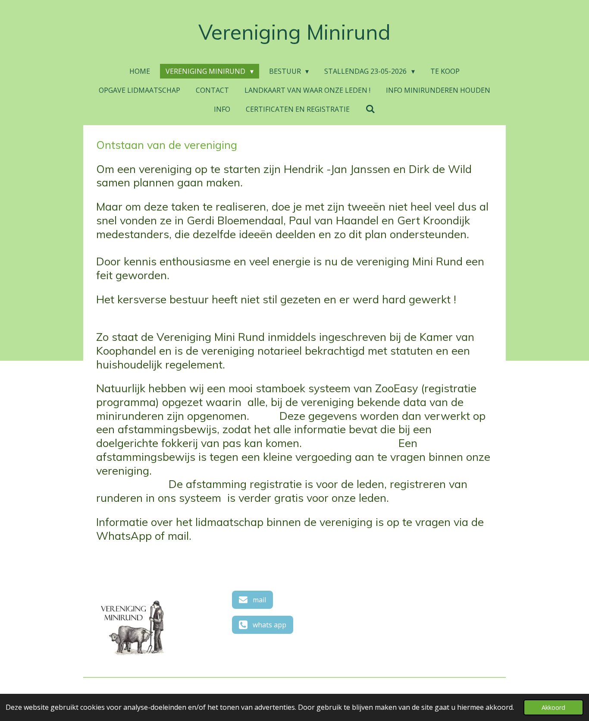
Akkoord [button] (553, 707)
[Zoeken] (370, 109)
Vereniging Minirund (294, 32)
